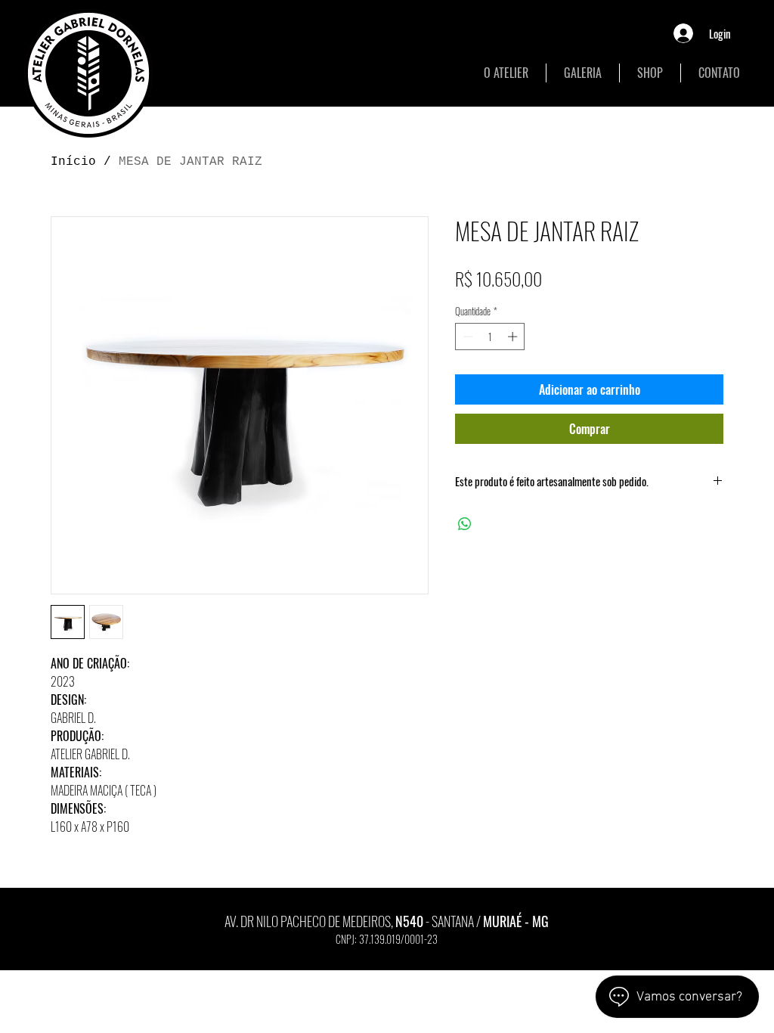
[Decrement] (466, 336)
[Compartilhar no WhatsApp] (465, 524)
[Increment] (514, 336)
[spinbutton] (490, 336)
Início (73, 162)
